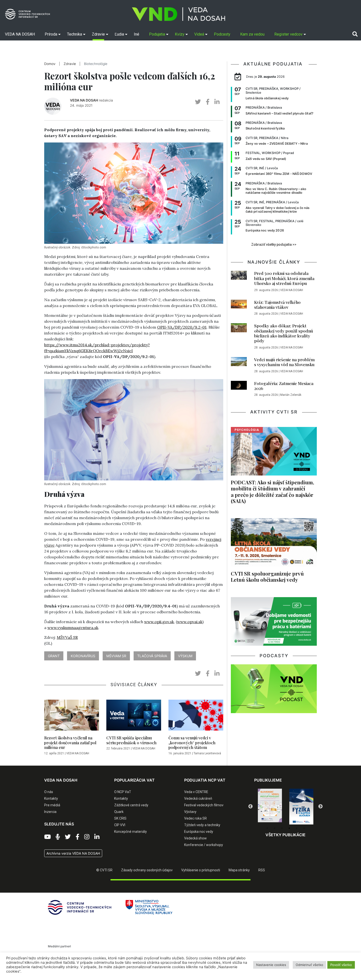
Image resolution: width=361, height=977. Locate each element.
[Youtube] (47, 837)
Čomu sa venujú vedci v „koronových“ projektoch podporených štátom (191, 742)
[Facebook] (77, 837)
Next (320, 806)
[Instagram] (86, 837)
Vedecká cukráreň (198, 798)
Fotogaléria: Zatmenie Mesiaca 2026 (283, 386)
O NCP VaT (122, 792)
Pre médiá (52, 805)
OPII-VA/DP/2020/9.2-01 (182, 327)
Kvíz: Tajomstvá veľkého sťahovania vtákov (277, 304)
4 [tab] (289, 828)
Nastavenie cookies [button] (271, 965)
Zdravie (70, 64)
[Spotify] (58, 837)
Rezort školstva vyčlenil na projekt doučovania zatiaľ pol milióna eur (70, 742)
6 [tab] (304, 828)
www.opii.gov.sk (159, 621)
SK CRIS (120, 818)
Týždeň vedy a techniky (202, 825)
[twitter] (198, 101)
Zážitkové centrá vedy (131, 805)
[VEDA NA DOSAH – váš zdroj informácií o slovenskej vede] (178, 14)
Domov (50, 64)
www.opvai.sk (189, 621)
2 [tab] (274, 828)
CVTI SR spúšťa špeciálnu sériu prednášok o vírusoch (131, 740)
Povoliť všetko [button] (341, 965)
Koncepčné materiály (130, 832)
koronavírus (83, 656)
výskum (185, 656)
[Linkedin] (96, 837)
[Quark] (301, 806)
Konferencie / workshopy (203, 845)
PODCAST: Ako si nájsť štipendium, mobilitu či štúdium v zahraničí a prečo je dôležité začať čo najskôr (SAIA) (272, 491)
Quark (119, 812)
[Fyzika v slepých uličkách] (270, 806)
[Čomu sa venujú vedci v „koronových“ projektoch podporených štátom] (195, 716)
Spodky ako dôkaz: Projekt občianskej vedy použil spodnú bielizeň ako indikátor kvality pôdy (283, 333)
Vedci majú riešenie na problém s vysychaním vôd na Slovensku (284, 362)
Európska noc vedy (198, 832)
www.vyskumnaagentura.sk (72, 627)
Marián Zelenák (290, 395)
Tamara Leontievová (207, 753)
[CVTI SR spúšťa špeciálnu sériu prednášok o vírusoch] (133, 716)
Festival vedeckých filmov (203, 805)
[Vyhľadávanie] (355, 34)
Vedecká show (195, 838)
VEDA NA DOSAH (84, 100)
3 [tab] (281, 828)
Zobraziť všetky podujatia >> (273, 244)
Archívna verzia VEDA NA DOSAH (73, 853)
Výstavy (190, 812)
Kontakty (51, 798)
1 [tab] (267, 828)
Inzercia (50, 812)
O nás (48, 792)
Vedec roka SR (195, 818)
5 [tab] (296, 828)
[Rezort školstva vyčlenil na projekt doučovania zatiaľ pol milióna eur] (71, 716)
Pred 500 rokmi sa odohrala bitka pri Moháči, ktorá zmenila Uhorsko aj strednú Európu (284, 278)
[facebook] (207, 101)
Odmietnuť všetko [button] (309, 965)
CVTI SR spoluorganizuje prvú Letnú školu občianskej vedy (267, 576)
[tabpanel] (270, 806)
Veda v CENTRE (196, 792)
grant (54, 656)
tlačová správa (152, 656)
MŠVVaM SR (116, 656)
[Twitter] (68, 837)
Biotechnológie (95, 64)
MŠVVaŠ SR (67, 637)
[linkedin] (217, 101)
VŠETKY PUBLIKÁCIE (285, 834)
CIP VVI (119, 825)
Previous (250, 806)
